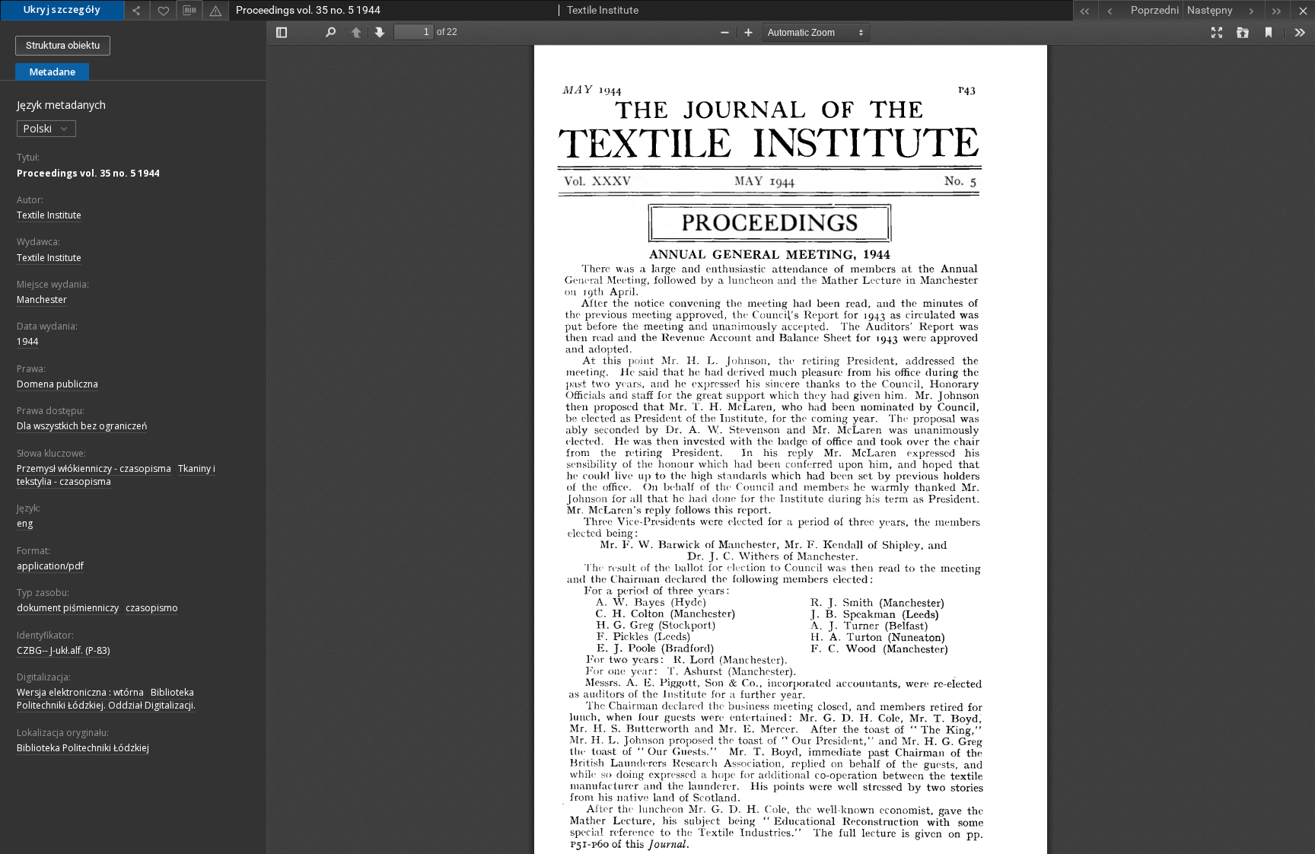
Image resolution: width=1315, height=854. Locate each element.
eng (25, 523)
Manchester (42, 299)
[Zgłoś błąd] (215, 10)
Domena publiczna (57, 384)
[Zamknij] (1302, 10)
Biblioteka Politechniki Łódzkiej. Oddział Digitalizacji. (106, 699)
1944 (27, 341)
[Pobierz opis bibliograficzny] (189, 10)
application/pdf (50, 565)
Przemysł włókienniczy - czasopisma (94, 468)
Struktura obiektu (63, 45)
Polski (39, 128)
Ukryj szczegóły (62, 9)
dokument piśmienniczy (68, 607)
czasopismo (152, 607)
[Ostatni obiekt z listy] (1277, 10)
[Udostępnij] (137, 10)
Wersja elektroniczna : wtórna (80, 692)
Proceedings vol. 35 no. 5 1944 (88, 173)
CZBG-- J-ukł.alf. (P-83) (63, 650)
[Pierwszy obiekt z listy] (1085, 10)
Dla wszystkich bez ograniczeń (82, 425)
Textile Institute (49, 215)
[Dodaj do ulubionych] (163, 10)
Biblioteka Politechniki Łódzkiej (83, 747)
